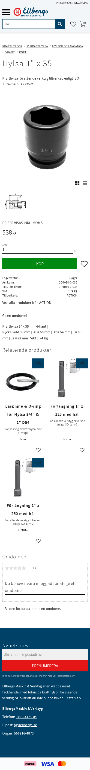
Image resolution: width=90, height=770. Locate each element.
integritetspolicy (66, 676)
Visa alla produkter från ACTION (26, 302)
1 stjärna (7, 568)
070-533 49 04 (26, 717)
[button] (6, 12)
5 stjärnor (23, 568)
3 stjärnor (15, 568)
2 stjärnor (11, 568)
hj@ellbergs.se (25, 725)
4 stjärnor (19, 568)
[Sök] (60, 24)
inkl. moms (81, 3)
